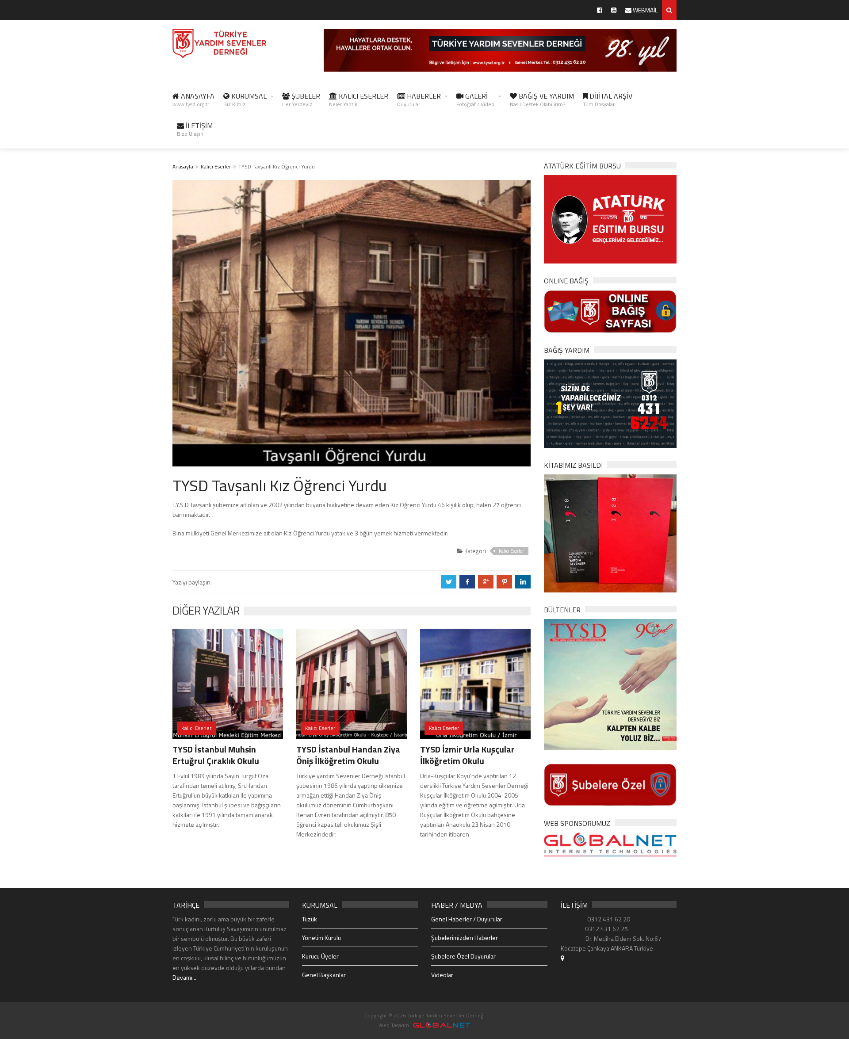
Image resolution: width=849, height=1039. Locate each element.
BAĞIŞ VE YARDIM (542, 99)
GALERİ (475, 99)
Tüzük (309, 919)
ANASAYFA (193, 99)
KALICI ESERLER (358, 99)
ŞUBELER (301, 99)
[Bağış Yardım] (610, 402)
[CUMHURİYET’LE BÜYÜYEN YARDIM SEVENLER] (610, 532)
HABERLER (419, 99)
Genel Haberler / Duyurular (466, 919)
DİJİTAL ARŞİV (607, 99)
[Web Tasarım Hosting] (610, 843)
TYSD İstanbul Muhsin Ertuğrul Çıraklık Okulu (215, 755)
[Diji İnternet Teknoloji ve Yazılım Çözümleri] (441, 1025)
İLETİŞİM (195, 129)
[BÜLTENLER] (610, 683)
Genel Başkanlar (324, 974)
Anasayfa (182, 166)
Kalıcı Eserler (216, 166)
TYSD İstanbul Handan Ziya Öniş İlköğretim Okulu (348, 755)
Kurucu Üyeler (320, 956)
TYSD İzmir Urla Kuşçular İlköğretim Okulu (467, 755)
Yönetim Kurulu (321, 937)
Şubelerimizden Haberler (464, 937)
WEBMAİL (644, 10)
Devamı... (184, 977)
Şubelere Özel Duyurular (463, 956)
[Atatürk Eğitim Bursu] (610, 218)
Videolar (442, 974)
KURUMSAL (245, 99)
